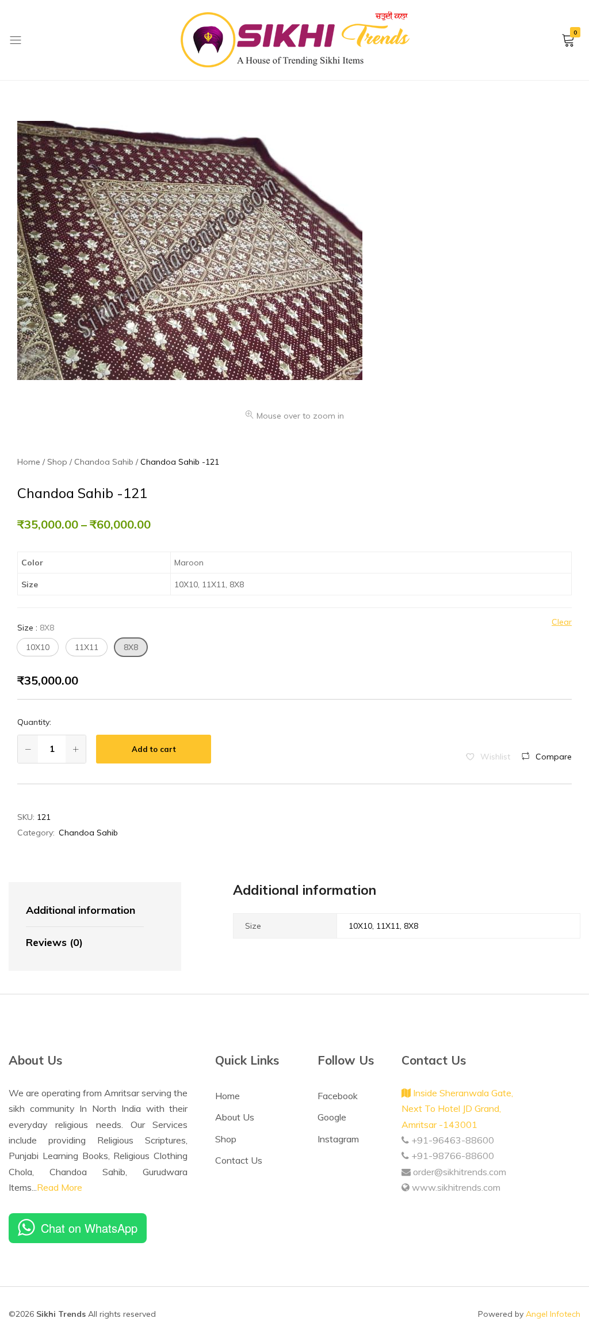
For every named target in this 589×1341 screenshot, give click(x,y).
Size (35, 627)
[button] (37, 647)
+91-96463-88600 (451, 1140)
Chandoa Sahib (88, 832)
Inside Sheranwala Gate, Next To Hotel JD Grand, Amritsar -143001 (457, 1108)
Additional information (80, 910)
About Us (234, 1117)
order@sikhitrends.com (458, 1171)
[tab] (85, 911)
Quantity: (34, 722)
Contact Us (238, 1160)
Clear (562, 622)
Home (227, 1095)
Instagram (338, 1139)
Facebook (338, 1095)
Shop (225, 1139)
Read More (59, 1187)
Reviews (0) (54, 942)
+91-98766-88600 (451, 1155)
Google (332, 1117)
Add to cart (154, 749)
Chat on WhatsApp (89, 1228)
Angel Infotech (553, 1314)
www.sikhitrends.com (455, 1187)
